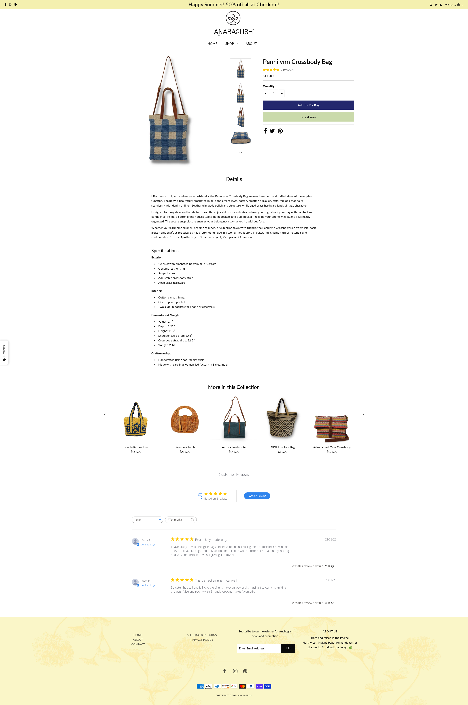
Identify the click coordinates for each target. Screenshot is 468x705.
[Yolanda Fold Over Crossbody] (331, 419)
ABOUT (138, 639)
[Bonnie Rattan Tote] (135, 419)
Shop (229, 44)
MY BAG (454, 4)
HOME (137, 635)
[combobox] (147, 520)
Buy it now (308, 117)
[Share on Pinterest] (280, 132)
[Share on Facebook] (265, 132)
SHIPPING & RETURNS (202, 635)
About (251, 44)
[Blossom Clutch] (184, 419)
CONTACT (138, 644)
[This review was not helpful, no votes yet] (332, 566)
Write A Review (257, 496)
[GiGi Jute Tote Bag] (282, 419)
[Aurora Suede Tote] (233, 419)
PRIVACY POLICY (201, 639)
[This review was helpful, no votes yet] (326, 566)
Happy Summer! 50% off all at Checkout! (234, 4)
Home (212, 44)
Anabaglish (245, 695)
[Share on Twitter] (272, 132)
